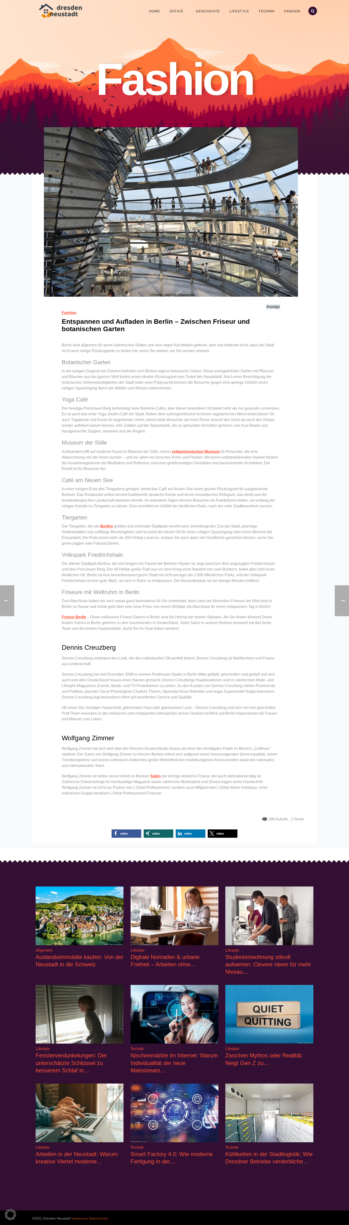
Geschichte (208, 11)
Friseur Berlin (74, 617)
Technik (267, 11)
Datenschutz (98, 1218)
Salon (155, 776)
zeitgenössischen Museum (196, 452)
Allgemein (44, 950)
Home (154, 11)
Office (176, 11)
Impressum (79, 1218)
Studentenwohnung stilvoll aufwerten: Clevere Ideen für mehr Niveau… (268, 964)
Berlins (106, 526)
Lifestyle (239, 11)
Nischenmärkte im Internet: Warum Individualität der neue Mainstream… (174, 1062)
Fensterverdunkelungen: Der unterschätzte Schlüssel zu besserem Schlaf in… (71, 1062)
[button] (126, 833)
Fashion (292, 11)
